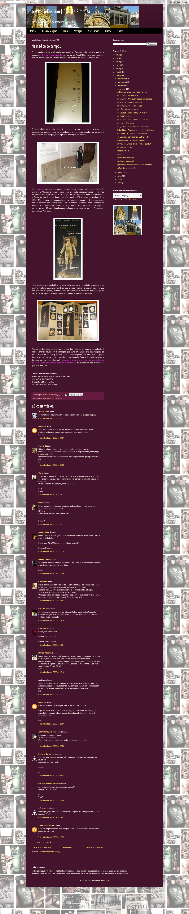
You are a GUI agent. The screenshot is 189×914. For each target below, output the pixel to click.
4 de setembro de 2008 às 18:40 (51, 672)
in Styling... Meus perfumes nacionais (132, 134)
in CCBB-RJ (47, 398)
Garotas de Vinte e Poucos (49, 784)
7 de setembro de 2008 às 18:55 (51, 837)
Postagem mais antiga (94, 847)
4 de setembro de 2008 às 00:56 (51, 438)
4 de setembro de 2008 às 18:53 (51, 694)
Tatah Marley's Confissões (49, 732)
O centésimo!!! (123, 151)
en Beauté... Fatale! (125, 147)
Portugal (78, 31)
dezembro (122, 79)
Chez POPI (42, 582)
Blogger (106, 880)
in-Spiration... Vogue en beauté (129, 106)
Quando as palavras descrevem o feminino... (135, 165)
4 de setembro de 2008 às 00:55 (51, 418)
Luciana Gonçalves (46, 754)
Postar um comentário (44, 842)
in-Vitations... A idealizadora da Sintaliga (133, 120)
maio (120, 183)
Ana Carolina (43, 532)
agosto (121, 172)
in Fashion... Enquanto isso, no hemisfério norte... (137, 130)
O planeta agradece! (125, 161)
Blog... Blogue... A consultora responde (132, 127)
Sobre (120, 31)
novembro (122, 82)
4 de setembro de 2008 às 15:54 (51, 645)
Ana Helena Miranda (46, 826)
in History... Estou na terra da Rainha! (132, 92)
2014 (118, 55)
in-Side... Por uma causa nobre (129, 102)
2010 (118, 69)
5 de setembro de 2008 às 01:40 (51, 800)
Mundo (108, 31)
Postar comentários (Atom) (49, 852)
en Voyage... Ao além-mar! (127, 96)
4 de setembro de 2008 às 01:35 (51, 465)
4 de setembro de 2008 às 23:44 (51, 776)
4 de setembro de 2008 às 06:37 (51, 495)
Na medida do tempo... (126, 158)
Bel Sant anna (44, 609)
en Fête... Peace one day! (127, 109)
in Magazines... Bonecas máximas (131, 140)
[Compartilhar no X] (76, 394)
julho (120, 176)
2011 (118, 65)
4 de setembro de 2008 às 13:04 (51, 601)
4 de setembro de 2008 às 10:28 (51, 551)
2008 (118, 76)
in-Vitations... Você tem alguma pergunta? (134, 144)
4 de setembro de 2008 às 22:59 (51, 746)
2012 (118, 62)
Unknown (42, 426)
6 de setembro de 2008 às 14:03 (51, 818)
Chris (40, 473)
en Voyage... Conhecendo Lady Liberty (133, 137)
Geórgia (41, 503)
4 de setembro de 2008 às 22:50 (51, 724)
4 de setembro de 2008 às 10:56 (51, 574)
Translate (132, 199)
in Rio (60, 398)
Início (33, 31)
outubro (121, 86)
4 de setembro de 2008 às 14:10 (51, 620)
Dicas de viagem (49, 31)
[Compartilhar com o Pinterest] (81, 394)
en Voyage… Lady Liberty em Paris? (132, 113)
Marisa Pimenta (45, 653)
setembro (122, 89)
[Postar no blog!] (73, 394)
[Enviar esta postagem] (66, 395)
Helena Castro (44, 559)
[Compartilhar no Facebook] (79, 394)
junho (120, 179)
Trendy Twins (43, 411)
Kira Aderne (43, 628)
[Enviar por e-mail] (70, 394)
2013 (118, 58)
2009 (118, 72)
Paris (65, 31)
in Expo (54, 398)
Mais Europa (93, 31)
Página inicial (68, 847)
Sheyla (41, 446)
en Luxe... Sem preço (125, 123)
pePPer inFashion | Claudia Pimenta (61, 11)
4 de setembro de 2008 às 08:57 (51, 524)
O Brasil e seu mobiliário (127, 168)
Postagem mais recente (41, 847)
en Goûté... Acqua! (124, 116)
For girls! (120, 154)
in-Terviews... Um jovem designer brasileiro (134, 99)
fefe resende (43, 808)
